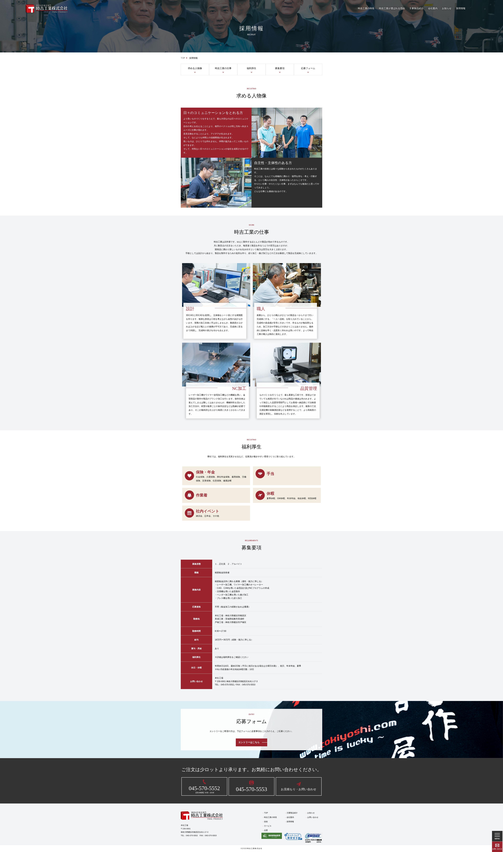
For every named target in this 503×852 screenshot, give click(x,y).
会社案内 (433, 8)
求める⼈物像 (195, 68)
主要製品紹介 (416, 8)
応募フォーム (308, 68)
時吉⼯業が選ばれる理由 (392, 8)
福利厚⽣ (251, 68)
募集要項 (280, 68)
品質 (266, 830)
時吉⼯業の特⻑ (366, 8)
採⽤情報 (460, 8)
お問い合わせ (312, 817)
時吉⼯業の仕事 (223, 68)
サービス (267, 826)
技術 (266, 822)
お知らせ (446, 8)
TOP (266, 813)
